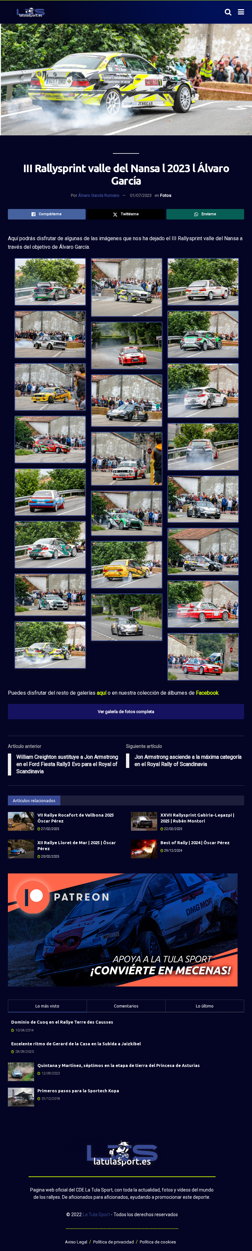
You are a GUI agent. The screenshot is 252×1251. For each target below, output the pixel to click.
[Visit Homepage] (30, 12)
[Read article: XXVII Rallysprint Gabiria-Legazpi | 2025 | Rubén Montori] (144, 821)
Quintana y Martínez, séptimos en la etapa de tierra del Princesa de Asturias (118, 1065)
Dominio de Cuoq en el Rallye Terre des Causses (62, 1022)
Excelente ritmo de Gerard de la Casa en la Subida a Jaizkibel (76, 1043)
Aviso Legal (76, 1241)
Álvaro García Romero (98, 195)
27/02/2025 (49, 829)
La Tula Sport (96, 1214)
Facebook (207, 693)
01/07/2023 (141, 195)
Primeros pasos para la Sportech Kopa (78, 1090)
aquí (101, 693)
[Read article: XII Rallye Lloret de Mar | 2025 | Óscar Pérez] (21, 849)
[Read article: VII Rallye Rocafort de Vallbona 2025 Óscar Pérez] (21, 821)
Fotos (165, 195)
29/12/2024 (172, 850)
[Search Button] (228, 12)
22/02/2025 (172, 829)
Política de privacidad (113, 1241)
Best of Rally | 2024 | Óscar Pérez (195, 842)
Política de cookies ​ (158, 1241)
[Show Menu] (241, 12)
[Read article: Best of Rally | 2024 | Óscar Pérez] (144, 849)
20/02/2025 (49, 856)
